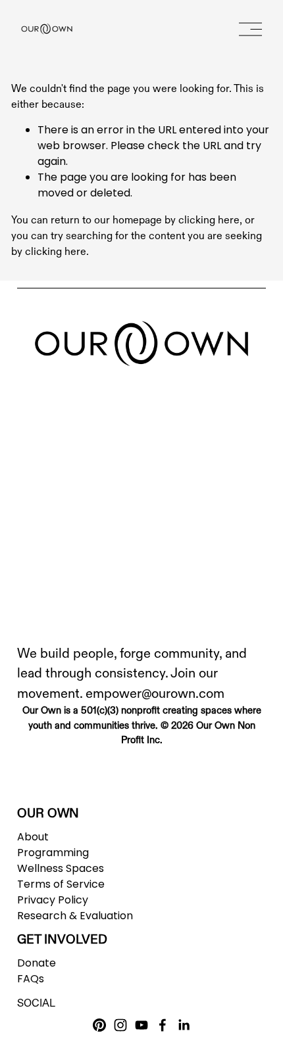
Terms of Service (61, 884)
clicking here (209, 219)
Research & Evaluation (75, 915)
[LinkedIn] (183, 1025)
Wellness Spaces (60, 868)
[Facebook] (162, 1025)
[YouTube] (141, 1025)
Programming (53, 852)
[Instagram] (120, 1025)
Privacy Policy (52, 899)
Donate (36, 962)
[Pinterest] (99, 1025)
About (33, 836)
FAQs (30, 978)
